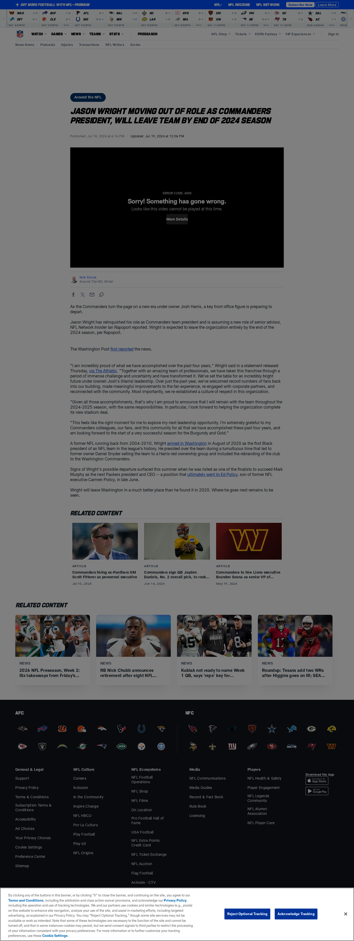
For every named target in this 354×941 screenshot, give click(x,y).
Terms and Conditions (26, 900)
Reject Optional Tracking (247, 914)
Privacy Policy (175, 900)
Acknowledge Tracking (296, 914)
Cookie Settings (55, 935)
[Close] (345, 914)
